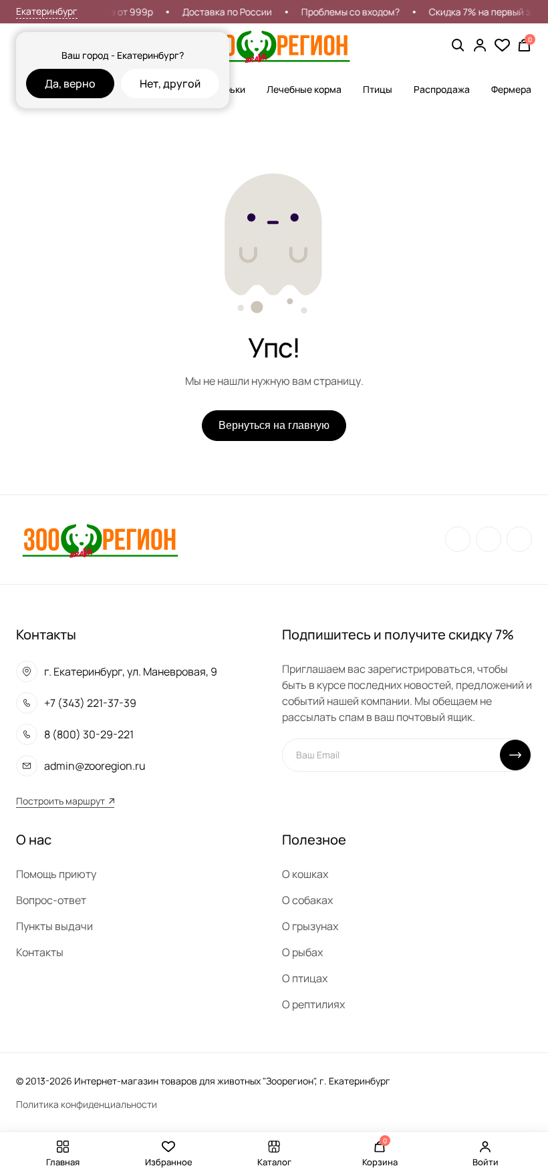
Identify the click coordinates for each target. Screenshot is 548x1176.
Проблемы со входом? (345, 11)
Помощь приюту (56, 874)
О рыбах (302, 952)
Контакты (39, 952)
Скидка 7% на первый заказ (484, 11)
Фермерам (514, 89)
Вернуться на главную (274, 425)
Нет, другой (170, 83)
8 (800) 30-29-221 (89, 734)
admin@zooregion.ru (95, 765)
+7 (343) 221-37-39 (90, 703)
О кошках (305, 874)
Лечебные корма (304, 89)
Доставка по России (222, 11)
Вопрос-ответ (51, 900)
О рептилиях (313, 1004)
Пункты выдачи (54, 926)
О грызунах (310, 926)
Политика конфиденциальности (86, 1104)
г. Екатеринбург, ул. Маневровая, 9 (130, 671)
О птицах (304, 978)
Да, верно (70, 83)
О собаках (307, 900)
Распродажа (442, 89)
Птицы (377, 89)
